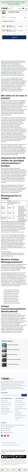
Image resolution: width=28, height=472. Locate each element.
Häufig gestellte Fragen (20, 402)
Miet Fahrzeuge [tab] (15, 444)
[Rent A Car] (2, 470)
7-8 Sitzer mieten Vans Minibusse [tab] (9, 442)
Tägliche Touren (4, 400)
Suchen (14, 37)
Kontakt (16, 419)
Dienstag (14, 27)
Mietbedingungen (18, 417)
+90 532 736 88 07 (7, 430)
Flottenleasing (4, 413)
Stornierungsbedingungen (20, 415)
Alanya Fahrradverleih (6, 402)
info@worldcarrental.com (8, 432)
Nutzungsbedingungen (20, 404)
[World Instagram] (5, 436)
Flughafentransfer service (6, 411)
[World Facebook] (2, 436)
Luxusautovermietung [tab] (6, 444)
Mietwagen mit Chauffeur (6, 404)
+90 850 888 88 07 (6, 428)
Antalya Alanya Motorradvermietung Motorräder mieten (5, 408)
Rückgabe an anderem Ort (9, 21)
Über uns (17, 410)
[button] (23, 8)
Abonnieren (24, 395)
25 (10, 26)
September (14, 29)
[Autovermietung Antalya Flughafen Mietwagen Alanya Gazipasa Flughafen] (6, 8)
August (13, 25)
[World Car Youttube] (8, 436)
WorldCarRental (7, 78)
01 (10, 30)
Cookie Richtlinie (18, 400)
